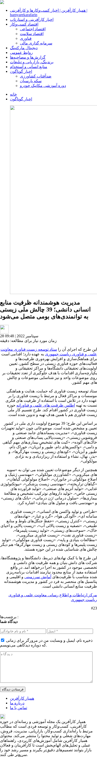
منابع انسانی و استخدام (28, 67)
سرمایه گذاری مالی (36, 43)
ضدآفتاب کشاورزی (35, 76)
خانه (13, 94)
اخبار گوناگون (21, 71)
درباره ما (17, 703)
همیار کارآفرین (22, 698)
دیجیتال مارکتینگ (24, 48)
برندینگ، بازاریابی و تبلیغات (31, 62)
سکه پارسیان (31, 81)
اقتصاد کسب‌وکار (24, 24)
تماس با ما (18, 708)
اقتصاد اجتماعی (33, 29)
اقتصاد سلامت (32, 34)
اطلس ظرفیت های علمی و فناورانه (45, 405)
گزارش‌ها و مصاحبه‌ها (28, 57)
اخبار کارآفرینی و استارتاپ (31, 19)
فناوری (26, 38)
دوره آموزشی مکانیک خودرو (43, 85)
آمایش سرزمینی (37, 577)
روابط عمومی (21, 52)
